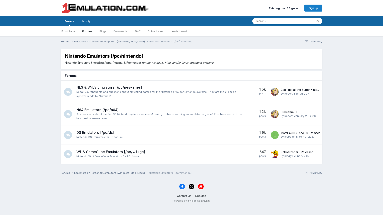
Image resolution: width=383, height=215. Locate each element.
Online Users (156, 31)
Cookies (200, 195)
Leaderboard (179, 31)
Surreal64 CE (289, 112)
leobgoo (289, 136)
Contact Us (184, 195)
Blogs (103, 31)
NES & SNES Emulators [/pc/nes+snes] (109, 87)
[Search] (317, 21)
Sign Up (313, 8)
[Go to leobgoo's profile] (275, 135)
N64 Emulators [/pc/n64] (97, 110)
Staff (137, 31)
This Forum (301, 21)
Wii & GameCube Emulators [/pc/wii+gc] (110, 152)
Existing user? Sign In (284, 8)
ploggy (288, 155)
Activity (85, 21)
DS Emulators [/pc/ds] (95, 132)
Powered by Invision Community (191, 200)
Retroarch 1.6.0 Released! (297, 152)
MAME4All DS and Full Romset (300, 133)
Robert (288, 93)
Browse (69, 21)
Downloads (120, 31)
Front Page (68, 31)
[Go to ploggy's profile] (275, 154)
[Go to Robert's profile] (275, 92)
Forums (87, 31)
